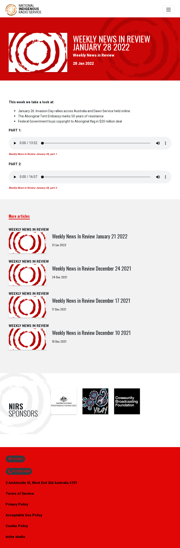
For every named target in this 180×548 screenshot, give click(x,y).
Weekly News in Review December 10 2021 (91, 332)
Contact (17, 459)
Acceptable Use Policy (24, 515)
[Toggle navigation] (168, 10)
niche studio (15, 536)
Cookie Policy (17, 526)
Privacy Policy (17, 504)
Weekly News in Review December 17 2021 (91, 300)
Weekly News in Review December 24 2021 (91, 268)
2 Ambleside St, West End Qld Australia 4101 (41, 482)
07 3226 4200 (20, 471)
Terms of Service (20, 493)
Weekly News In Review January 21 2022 (90, 236)
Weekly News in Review (93, 55)
